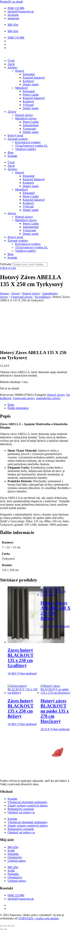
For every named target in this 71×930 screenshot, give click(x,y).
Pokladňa (13, 854)
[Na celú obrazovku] (5, 925)
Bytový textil (15, 135)
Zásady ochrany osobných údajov (28, 805)
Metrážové (21, 87)
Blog (10, 152)
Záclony (12, 67)
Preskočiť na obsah (11, 1)
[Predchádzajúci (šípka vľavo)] (1, 929)
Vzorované (29, 128)
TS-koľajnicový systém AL (31, 145)
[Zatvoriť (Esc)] (12, 925)
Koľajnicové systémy (28, 142)
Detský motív (31, 84)
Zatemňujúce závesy (48, 398)
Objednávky (15, 857)
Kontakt (12, 155)
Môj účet (13, 24)
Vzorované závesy (21, 296)
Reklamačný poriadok (21, 809)
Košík (11, 850)
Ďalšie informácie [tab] (18, 408)
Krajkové (28, 81)
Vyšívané (28, 104)
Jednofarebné (31, 125)
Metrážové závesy (26, 118)
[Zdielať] (9, 925)
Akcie (11, 64)
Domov (4, 293)
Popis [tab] (11, 404)
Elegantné (29, 74)
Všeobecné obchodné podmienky (28, 802)
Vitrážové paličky (25, 149)
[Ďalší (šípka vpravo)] (5, 929)
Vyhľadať (6, 264)
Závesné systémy (18, 138)
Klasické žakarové (34, 77)
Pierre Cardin (31, 94)
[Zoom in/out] (1, 925)
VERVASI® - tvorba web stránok (38, 918)
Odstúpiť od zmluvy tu (21, 812)
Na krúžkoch (42, 296)
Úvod (11, 60)
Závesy (12, 111)
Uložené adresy (17, 860)
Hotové (19, 70)
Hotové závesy (24, 115)
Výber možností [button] (27, 673)
